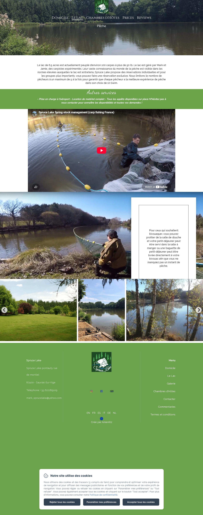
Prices (128, 17)
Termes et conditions (162, 414)
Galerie (171, 383)
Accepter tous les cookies (141, 502)
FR (93, 412)
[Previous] (4, 310)
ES (99, 412)
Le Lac (77, 17)
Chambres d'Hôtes (102, 17)
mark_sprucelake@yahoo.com (44, 397)
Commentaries (166, 406)
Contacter (169, 399)
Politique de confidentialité (103, 494)
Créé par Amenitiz (101, 422)
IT (104, 412)
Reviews (144, 17)
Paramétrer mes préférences (101, 502)
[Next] (199, 310)
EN (88, 412)
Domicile (60, 17)
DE (109, 412)
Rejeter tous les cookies (62, 502)
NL (114, 412)
